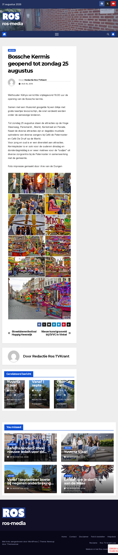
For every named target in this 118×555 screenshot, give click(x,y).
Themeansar (12, 544)
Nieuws (12, 50)
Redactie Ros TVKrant (35, 80)
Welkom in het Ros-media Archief (101, 549)
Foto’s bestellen (98, 536)
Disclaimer (83, 536)
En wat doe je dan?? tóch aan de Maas (85, 481)
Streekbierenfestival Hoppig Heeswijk (24, 333)
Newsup (50, 541)
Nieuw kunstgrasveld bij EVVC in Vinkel (54, 333)
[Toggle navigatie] (56, 34)
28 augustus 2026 (19, 457)
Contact (73, 536)
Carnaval (12, 444)
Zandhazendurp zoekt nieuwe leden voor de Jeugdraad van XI (26, 451)
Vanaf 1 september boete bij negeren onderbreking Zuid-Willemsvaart (29, 483)
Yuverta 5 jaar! (13, 383)
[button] (108, 34)
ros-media (12, 23)
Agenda (68, 476)
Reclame (93, 543)
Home (64, 536)
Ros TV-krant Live (108, 543)
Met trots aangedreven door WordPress (20, 541)
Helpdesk (111, 536)
